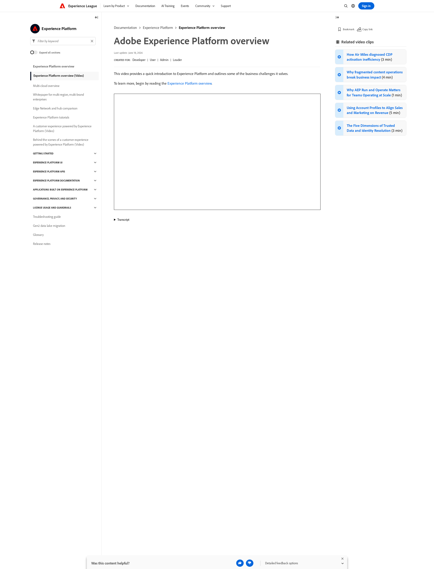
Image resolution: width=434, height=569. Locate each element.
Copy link (367, 29)
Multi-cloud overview (46, 86)
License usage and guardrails (52, 207)
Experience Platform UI (47, 162)
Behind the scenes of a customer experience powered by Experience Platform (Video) (60, 142)
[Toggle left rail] (96, 17)
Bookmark (348, 29)
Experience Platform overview (202, 27)
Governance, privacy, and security (55, 198)
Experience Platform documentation (56, 180)
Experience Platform (158, 27)
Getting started (43, 153)
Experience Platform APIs (49, 171)
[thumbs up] (240, 563)
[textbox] (63, 41)
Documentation (125, 27)
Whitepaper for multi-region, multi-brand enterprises (58, 97)
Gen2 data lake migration (49, 226)
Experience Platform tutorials (51, 117)
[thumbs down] (249, 563)
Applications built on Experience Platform (60, 189)
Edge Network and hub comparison (55, 108)
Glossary (38, 235)
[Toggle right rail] (337, 17)
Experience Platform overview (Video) (58, 76)
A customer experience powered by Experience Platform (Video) (62, 128)
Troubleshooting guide (47, 217)
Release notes (41, 244)
